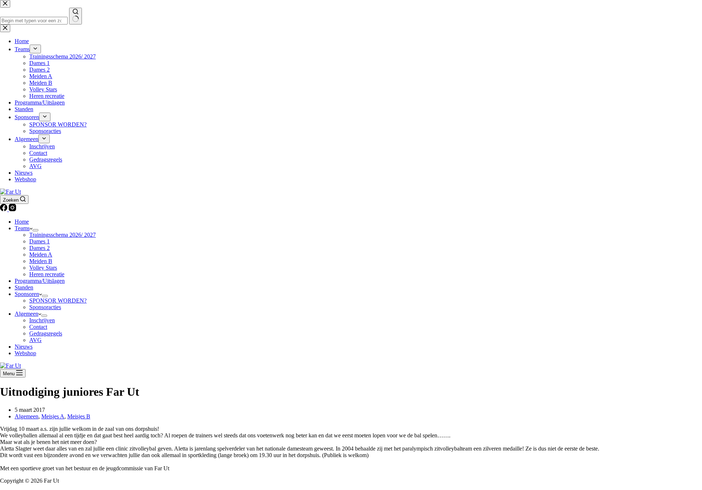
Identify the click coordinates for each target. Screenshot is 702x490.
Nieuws (24, 346)
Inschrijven (42, 320)
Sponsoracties (45, 307)
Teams (22, 228)
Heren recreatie (46, 274)
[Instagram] (12, 209)
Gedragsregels (45, 333)
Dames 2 (39, 248)
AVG (35, 340)
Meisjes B (78, 416)
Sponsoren (27, 294)
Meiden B (40, 261)
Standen (24, 287)
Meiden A (40, 254)
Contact (38, 327)
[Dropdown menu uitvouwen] (35, 230)
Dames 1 (39, 241)
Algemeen (26, 314)
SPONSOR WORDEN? (58, 300)
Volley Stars (43, 268)
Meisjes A (52, 416)
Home (22, 222)
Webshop (25, 353)
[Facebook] (4, 209)
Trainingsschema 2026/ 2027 (62, 235)
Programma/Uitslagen (40, 281)
